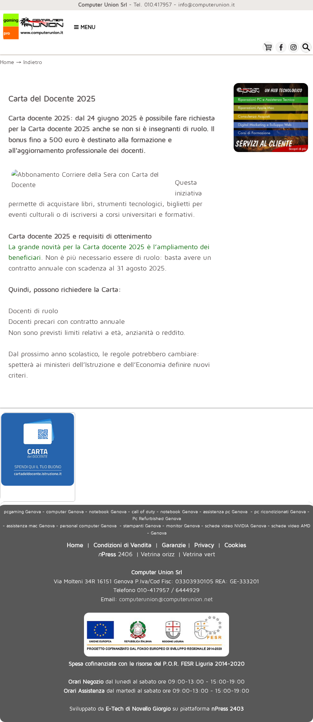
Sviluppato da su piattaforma (156, 708)
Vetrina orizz (157, 553)
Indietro (34, 62)
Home (7, 62)
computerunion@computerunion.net (166, 599)
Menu (87, 27)
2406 (115, 553)
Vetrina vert (199, 553)
